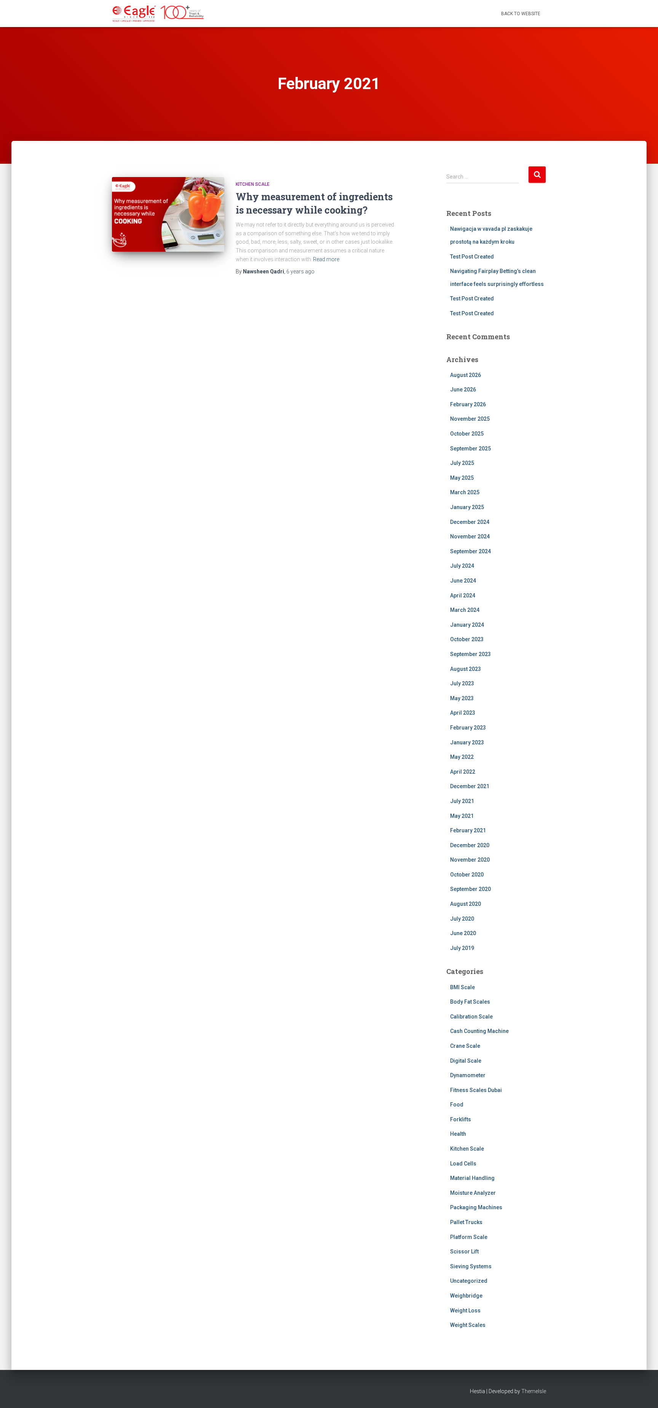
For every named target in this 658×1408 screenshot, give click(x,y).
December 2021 (469, 786)
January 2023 (467, 742)
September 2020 (470, 889)
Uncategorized (468, 1281)
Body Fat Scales (470, 1002)
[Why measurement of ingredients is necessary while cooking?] (168, 214)
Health (458, 1134)
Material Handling (472, 1178)
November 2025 (470, 419)
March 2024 (464, 610)
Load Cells (463, 1164)
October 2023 (467, 639)
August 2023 (465, 669)
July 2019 (462, 948)
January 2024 (467, 625)
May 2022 (462, 757)
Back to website (520, 13)
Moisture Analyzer (473, 1193)
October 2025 (467, 434)
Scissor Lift (464, 1251)
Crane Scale (465, 1046)
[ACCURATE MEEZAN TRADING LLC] (158, 13)
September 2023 (470, 654)
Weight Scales (468, 1325)
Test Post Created (472, 257)
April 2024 (462, 595)
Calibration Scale (471, 1017)
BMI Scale (462, 987)
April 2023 (462, 713)
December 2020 (469, 845)
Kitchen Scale (253, 184)
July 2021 (462, 801)
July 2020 (462, 919)
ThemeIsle (533, 1391)
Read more (326, 259)
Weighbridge (466, 1296)
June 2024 (463, 581)
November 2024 (470, 536)
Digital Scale (465, 1061)
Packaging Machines (476, 1207)
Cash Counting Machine (479, 1031)
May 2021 (462, 816)
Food (456, 1104)
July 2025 (462, 463)
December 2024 (469, 522)
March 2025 (464, 492)
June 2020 (463, 933)
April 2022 (462, 772)
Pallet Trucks (466, 1222)
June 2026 (463, 389)
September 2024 (470, 551)
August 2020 (465, 904)
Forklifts (460, 1119)
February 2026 (468, 404)
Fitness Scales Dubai (476, 1090)
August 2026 (465, 375)
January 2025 (467, 507)
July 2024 (462, 566)
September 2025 (470, 448)
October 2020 (467, 875)
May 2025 (462, 478)
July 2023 (462, 683)
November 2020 (470, 860)
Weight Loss (465, 1310)
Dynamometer (468, 1075)
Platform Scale (468, 1237)
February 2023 (468, 728)
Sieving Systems (471, 1266)
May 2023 (462, 698)
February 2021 (468, 830)
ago (300, 271)
